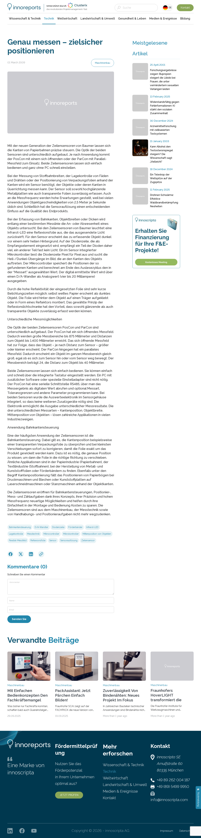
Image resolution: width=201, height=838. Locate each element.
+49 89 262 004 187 (173, 780)
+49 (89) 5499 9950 (173, 786)
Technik (109, 771)
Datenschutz (186, 830)
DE (170, 7)
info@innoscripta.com (169, 799)
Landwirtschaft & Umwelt (125, 784)
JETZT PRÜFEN (69, 795)
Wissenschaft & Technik (123, 765)
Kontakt (185, 7)
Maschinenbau (102, 63)
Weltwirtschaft (115, 778)
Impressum (166, 830)
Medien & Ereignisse (120, 791)
